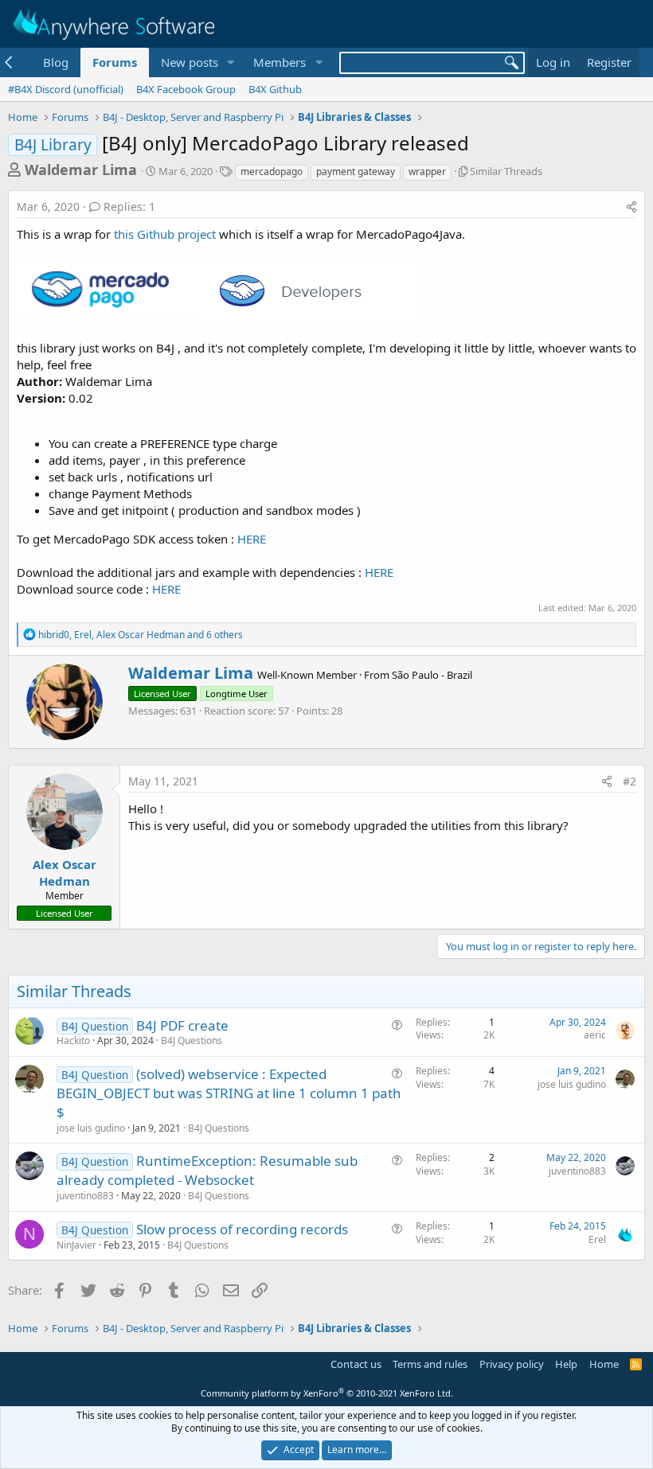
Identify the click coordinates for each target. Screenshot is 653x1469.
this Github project (165, 234)
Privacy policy (511, 1364)
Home (604, 1364)
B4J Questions (191, 1040)
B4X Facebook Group (186, 89)
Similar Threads (506, 171)
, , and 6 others (140, 634)
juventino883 (85, 1195)
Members (279, 62)
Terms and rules (430, 1364)
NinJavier (76, 1245)
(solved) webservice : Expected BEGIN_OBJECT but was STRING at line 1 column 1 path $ (229, 1093)
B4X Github (275, 89)
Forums (114, 62)
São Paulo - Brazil (432, 675)
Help (566, 1364)
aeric (595, 1035)
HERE (251, 539)
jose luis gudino (91, 1128)
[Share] (631, 207)
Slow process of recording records (242, 1229)
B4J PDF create (182, 1025)
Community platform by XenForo (327, 1393)
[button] (230, 62)
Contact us (355, 1364)
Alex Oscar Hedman (64, 872)
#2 (629, 781)
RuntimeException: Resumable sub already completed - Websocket (207, 1170)
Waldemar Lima (81, 169)
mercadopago (271, 171)
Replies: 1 (129, 206)
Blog (55, 62)
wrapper (427, 171)
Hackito (73, 1040)
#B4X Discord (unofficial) (65, 89)
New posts (189, 62)
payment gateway (355, 171)
